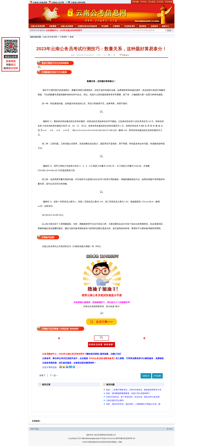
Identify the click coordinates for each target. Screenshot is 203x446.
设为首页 (160, 2)
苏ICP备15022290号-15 (125, 438)
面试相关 (142, 26)
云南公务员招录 (67, 26)
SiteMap (143, 2)
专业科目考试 (129, 26)
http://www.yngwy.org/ (90, 438)
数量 (72, 37)
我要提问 (125, 55)
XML (120, 442)
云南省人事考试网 (78, 2)
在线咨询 (154, 26)
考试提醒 (157, 376)
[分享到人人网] (70, 367)
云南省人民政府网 (40, 2)
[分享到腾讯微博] (67, 367)
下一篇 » (54, 375)
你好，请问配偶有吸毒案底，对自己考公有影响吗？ (128, 393)
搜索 (169, 31)
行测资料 (116, 26)
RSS (32, 429)
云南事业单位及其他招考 (87, 26)
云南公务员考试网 (38, 26)
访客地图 (135, 2)
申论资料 (104, 26)
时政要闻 (52, 26)
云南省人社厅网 (57, 2)
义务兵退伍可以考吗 (114, 400)
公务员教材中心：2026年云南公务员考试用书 (64, 30)
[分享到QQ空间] (60, 367)
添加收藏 (168, 2)
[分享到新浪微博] (63, 367)
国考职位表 (34, 30)
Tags (37, 429)
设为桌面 (151, 2)
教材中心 (165, 26)
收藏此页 (146, 376)
